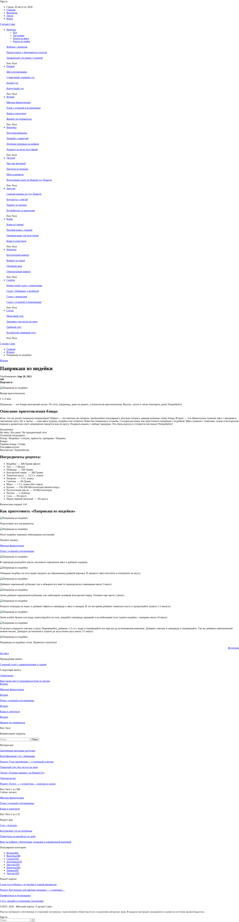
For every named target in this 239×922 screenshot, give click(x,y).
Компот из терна (16, 260)
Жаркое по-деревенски (19, 119)
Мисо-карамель (15, 174)
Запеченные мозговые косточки (17, 750)
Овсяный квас (14, 266)
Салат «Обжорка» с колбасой (23, 291)
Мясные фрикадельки (19, 102)
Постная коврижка (17, 133)
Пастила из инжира (17, 169)
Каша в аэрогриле (16, 113)
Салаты (11, 280)
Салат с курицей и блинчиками (24, 302)
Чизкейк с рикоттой (17, 138)
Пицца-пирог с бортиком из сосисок (27, 52)
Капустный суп (15, 88)
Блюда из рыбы (21, 41)
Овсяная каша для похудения (23, 235)
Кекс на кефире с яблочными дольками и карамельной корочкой (35, 841)
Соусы (10, 310)
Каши (10, 219)
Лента (10, 15)
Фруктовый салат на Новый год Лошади (29, 180)
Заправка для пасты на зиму (22, 321)
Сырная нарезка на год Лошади (24, 194)
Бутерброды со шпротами (21, 210)
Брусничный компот (18, 255)
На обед (4, 653)
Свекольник (6, 675)
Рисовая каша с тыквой (19, 230)
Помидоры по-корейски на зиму (18, 836)
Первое (11, 66)
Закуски (11, 188)
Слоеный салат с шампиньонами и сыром (23, 664)
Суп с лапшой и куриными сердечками (22, 901)
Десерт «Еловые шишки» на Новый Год (22, 772)
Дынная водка (8, 778)
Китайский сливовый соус (21, 332)
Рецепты (11, 29)
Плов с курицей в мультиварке (24, 108)
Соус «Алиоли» (8, 825)
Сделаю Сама (7, 24)
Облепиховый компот (19, 271)
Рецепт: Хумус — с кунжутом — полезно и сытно (28, 783)
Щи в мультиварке (17, 71)
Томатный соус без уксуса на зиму (19, 767)
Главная (11, 9)
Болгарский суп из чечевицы (16, 830)
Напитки (11, 249)
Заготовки (18, 35)
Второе (10, 96)
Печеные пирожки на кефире (23, 144)
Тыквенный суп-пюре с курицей (25, 57)
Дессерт (11, 158)
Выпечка (11, 127)
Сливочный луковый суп (20, 77)
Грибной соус (14, 327)
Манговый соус (15, 316)
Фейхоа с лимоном (17, 46)
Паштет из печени (17, 205)
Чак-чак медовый (16, 163)
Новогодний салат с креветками (24, 285)
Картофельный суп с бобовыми (17, 756)
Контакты (12, 12)
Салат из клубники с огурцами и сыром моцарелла (28, 884)
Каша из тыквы (15, 224)
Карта (10, 18)
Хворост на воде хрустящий (22, 149)
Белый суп (12, 83)
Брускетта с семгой (17, 199)
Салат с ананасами (17, 296)
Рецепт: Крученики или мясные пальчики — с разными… (32, 890)
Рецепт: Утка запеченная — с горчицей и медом (26, 761)
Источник (233, 647)
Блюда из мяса (21, 38)
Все (15, 32)
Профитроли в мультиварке (15, 895)
